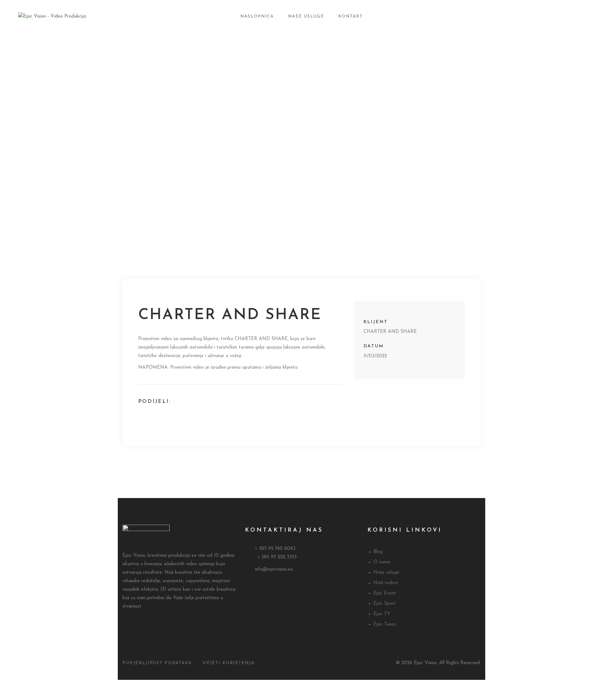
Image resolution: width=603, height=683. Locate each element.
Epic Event (384, 593)
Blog (378, 552)
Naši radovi (385, 583)
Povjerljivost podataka (157, 663)
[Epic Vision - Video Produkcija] (64, 16)
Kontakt (350, 16)
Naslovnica (257, 16)
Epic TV (381, 614)
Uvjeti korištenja (229, 663)
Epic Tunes (384, 624)
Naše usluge (306, 16)
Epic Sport (384, 603)
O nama (381, 562)
